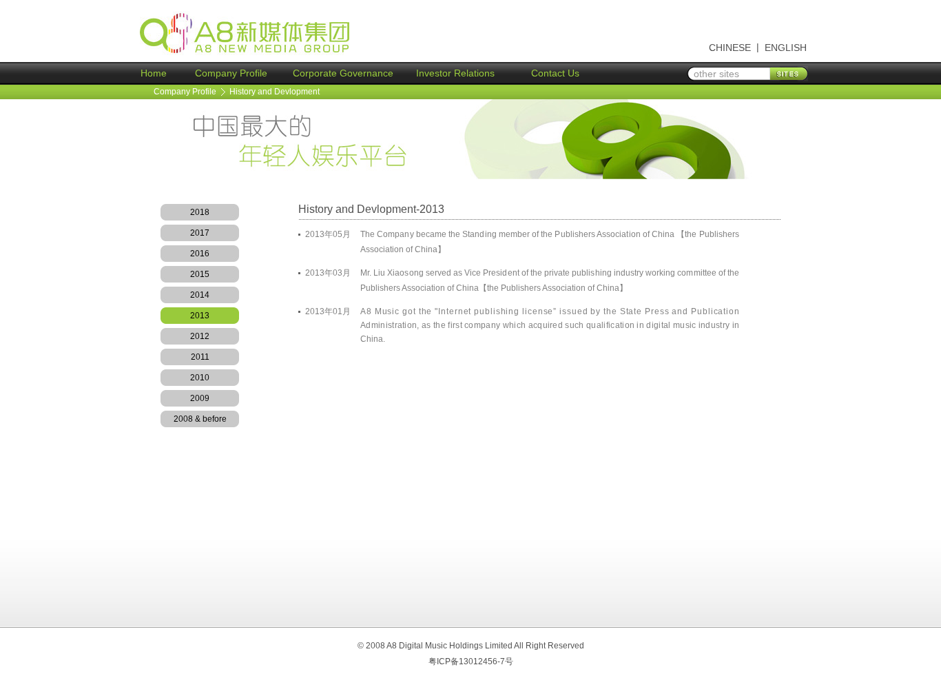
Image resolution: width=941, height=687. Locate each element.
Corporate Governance (343, 73)
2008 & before (200, 419)
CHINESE (730, 47)
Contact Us (555, 73)
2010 (199, 377)
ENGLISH (786, 47)
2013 (199, 315)
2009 (199, 398)
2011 (200, 357)
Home (154, 73)
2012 (199, 336)
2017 (199, 233)
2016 (199, 253)
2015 (199, 274)
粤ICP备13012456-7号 (470, 661)
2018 (199, 212)
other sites (716, 73)
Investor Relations (455, 73)
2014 (199, 295)
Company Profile (231, 73)
